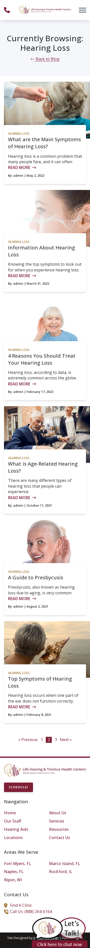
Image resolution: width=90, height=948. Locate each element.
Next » (66, 739)
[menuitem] (22, 813)
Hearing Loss (19, 133)
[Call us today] (7, 10)
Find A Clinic (21, 905)
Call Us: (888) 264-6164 (31, 911)
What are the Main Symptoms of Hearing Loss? (44, 143)
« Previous (28, 739)
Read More (19, 167)
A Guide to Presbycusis (35, 577)
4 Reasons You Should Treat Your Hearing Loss (42, 359)
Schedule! (18, 787)
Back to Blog (47, 59)
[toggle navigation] (82, 10)
